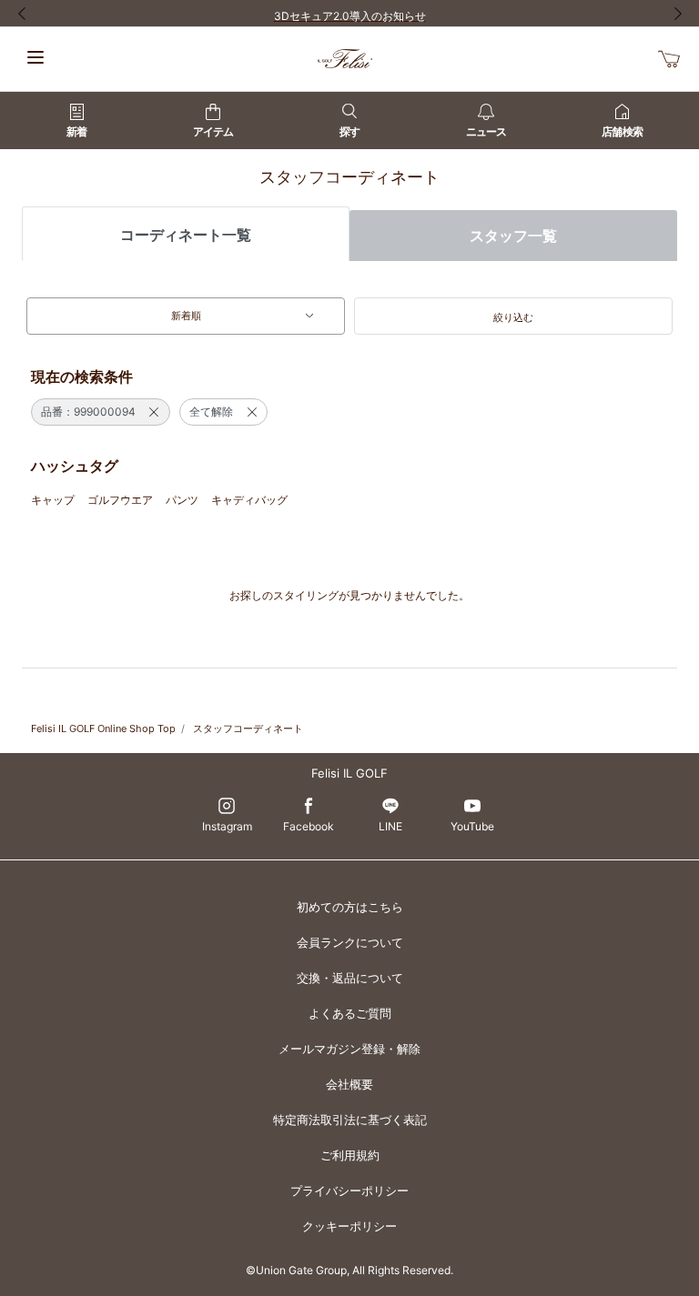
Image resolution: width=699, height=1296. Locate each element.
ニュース (486, 131)
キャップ (53, 500)
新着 (76, 131)
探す (349, 131)
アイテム (213, 131)
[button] (513, 316)
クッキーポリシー (349, 1226)
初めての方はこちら (350, 906)
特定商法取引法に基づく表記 (350, 1119)
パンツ (182, 500)
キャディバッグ (249, 500)
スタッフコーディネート (248, 728)
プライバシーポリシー (349, 1190)
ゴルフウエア (120, 500)
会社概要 (349, 1084)
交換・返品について (350, 977)
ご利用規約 (350, 1155)
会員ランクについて (350, 942)
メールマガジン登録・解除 (349, 1048)
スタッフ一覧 (513, 235)
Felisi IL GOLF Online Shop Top (103, 728)
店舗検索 (622, 131)
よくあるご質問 (350, 1013)
